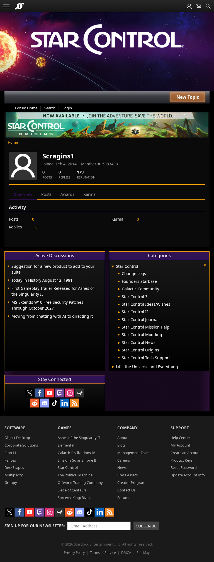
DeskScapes (14, 467)
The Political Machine (75, 474)
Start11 (10, 452)
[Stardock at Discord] (45, 403)
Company (127, 427)
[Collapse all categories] (204, 265)
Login (67, 107)
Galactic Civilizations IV (76, 452)
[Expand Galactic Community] (119, 289)
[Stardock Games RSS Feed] (75, 403)
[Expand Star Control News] (119, 342)
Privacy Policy (74, 552)
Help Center (180, 437)
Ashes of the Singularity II (79, 437)
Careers (123, 460)
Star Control (68, 467)
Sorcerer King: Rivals (74, 497)
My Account (180, 445)
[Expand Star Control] (112, 267)
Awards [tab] (67, 194)
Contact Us (126, 490)
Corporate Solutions (21, 445)
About (122, 437)
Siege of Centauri (72, 490)
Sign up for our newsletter (34, 525)
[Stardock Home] (19, 6)
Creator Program (131, 482)
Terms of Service (103, 552)
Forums (123, 497)
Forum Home (26, 107)
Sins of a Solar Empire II (77, 460)
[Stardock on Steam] (80, 393)
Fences (10, 460)
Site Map (143, 552)
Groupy (10, 482)
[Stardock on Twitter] (30, 393)
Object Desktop (17, 437)
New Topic (187, 97)
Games (65, 427)
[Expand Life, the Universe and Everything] (113, 366)
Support (180, 427)
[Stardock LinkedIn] (65, 403)
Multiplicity (13, 474)
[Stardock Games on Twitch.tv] (60, 393)
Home (13, 142)
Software (14, 427)
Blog (121, 445)
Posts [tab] (46, 194)
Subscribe (146, 526)
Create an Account (186, 452)
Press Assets (127, 474)
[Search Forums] (208, 6)
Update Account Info (188, 474)
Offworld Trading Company (80, 482)
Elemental (66, 445)
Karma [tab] (89, 194)
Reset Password (184, 467)
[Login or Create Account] (189, 6)
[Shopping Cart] (198, 6)
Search (49, 107)
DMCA (126, 552)
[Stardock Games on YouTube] (50, 393)
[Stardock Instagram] (70, 393)
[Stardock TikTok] (55, 403)
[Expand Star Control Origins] (119, 350)
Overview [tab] (22, 194)
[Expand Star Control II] (119, 312)
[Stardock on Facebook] (40, 393)
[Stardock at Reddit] (35, 403)
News (122, 467)
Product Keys (182, 460)
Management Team (133, 452)
